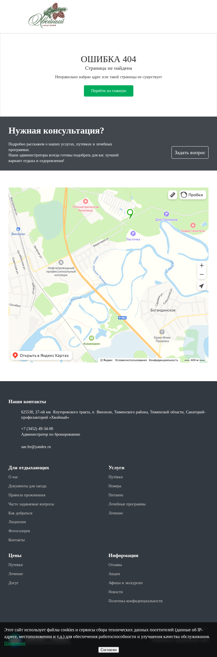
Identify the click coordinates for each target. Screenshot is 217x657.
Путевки (15, 565)
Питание (115, 495)
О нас (13, 477)
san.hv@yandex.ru (36, 447)
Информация (123, 555)
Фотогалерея (19, 531)
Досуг (13, 583)
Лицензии (17, 522)
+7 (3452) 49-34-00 (37, 429)
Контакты (16, 540)
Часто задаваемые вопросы (31, 504)
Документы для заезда (27, 486)
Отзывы (115, 565)
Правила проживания (26, 495)
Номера (114, 486)
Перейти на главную (108, 91)
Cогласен (109, 650)
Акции (114, 574)
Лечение (115, 513)
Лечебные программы (127, 504)
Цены (14, 555)
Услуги (116, 467)
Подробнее (14, 643)
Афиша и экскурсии (125, 583)
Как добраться (20, 513)
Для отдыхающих (28, 467)
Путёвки (115, 477)
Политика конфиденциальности (135, 601)
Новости (115, 592)
